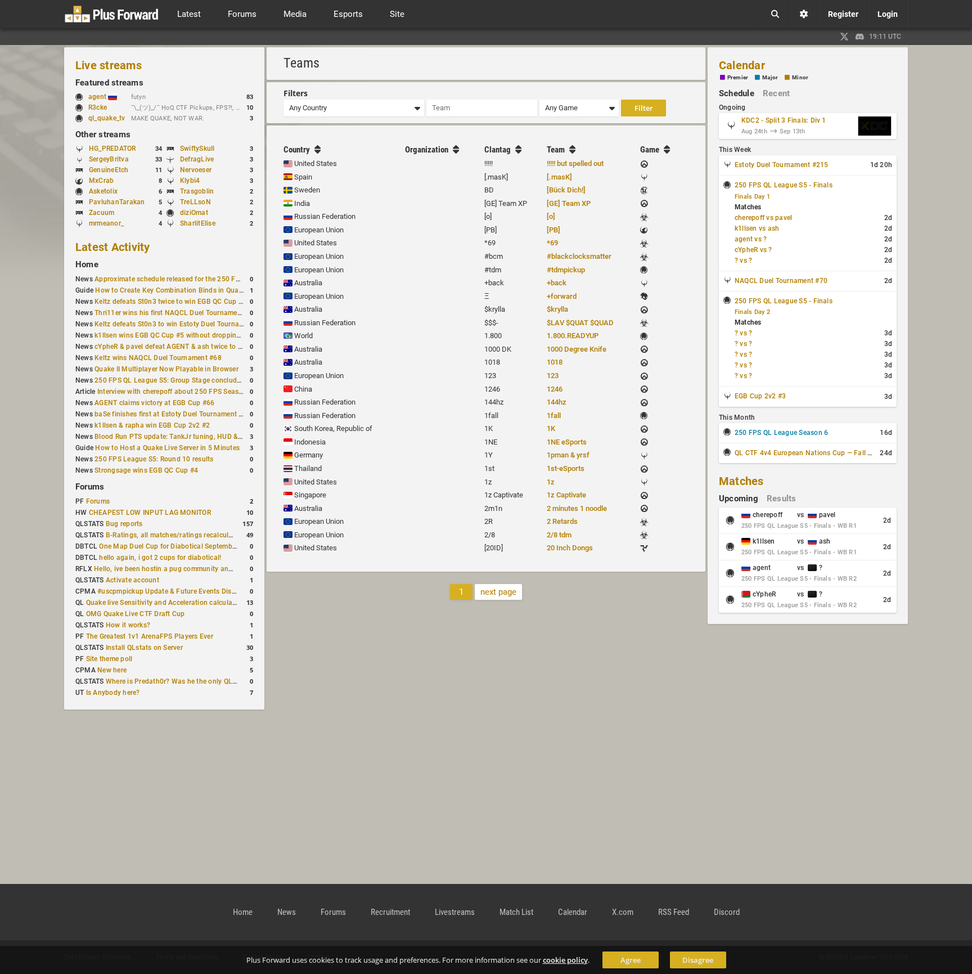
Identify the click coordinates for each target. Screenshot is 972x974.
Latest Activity (112, 247)
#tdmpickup (566, 270)
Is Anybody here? (113, 693)
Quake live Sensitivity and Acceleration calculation (165, 603)
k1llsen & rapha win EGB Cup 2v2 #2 (152, 425)
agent (98, 97)
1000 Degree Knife (576, 349)
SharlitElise (197, 223)
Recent (776, 93)
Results (781, 498)
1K (551, 428)
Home (86, 264)
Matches (741, 481)
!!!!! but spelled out (575, 163)
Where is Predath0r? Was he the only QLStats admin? (190, 681)
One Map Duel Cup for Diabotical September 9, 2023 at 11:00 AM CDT (209, 546)
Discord (727, 912)
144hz (556, 402)
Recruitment (390, 912)
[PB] (553, 230)
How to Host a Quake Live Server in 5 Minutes (167, 448)
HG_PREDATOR (112, 148)
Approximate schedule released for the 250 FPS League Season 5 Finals (207, 279)
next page (498, 592)
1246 (554, 389)
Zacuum (101, 213)
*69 (552, 243)
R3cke (97, 107)
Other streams (102, 134)
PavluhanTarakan (117, 202)
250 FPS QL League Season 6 (781, 433)
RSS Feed (673, 912)
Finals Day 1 (752, 196)
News (286, 912)
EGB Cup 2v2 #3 (760, 396)
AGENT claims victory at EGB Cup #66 (154, 403)
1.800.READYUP (572, 335)
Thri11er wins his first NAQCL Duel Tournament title (175, 313)
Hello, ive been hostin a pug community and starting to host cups (197, 569)
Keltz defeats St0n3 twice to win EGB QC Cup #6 (170, 302)
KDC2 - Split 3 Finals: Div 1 (783, 120)
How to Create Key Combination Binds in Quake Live (177, 290)
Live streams (108, 65)
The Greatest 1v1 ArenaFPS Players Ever (149, 636)
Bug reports (124, 524)
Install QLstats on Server (144, 648)
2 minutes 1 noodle (577, 508)
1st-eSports (565, 468)
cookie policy (565, 960)
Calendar (742, 65)
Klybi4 (190, 181)
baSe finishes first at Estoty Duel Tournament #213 (174, 414)
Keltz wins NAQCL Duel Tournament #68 (158, 358)
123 (553, 375)
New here (112, 670)
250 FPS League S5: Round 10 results (153, 459)
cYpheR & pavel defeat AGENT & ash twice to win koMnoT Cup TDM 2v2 (208, 347)
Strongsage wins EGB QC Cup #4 (146, 470)
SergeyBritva (109, 159)
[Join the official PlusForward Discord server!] (860, 36)
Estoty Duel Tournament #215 (781, 165)
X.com (622, 912)
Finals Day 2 (752, 312)
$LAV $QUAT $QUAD (580, 322)
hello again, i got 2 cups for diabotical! (160, 558)
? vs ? (743, 260)
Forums (89, 487)
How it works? (128, 625)
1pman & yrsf (568, 455)
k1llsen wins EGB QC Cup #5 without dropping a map (178, 335)
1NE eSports (567, 442)
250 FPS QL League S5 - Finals (783, 185)
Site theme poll (109, 659)
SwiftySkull (197, 148)
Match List (516, 912)
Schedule (736, 93)
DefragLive (197, 159)
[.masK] (559, 177)
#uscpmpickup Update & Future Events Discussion (176, 591)
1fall (554, 415)
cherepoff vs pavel (763, 218)
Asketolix (103, 191)
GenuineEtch (109, 170)
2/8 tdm (559, 535)
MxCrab (101, 181)
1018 (554, 362)
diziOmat (194, 213)
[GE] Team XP (569, 203)
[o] (551, 216)
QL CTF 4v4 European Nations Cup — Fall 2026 (809, 453)
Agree (630, 960)
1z (551, 482)
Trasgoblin (197, 191)
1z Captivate (566, 495)
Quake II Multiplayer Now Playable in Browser (166, 369)
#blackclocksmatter (579, 256)
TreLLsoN (195, 202)
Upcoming (738, 498)
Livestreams (455, 912)
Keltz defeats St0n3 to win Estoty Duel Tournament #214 (183, 324)
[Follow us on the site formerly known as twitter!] (844, 36)
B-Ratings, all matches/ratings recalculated (174, 535)
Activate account (132, 580)
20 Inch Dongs (570, 548)
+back (556, 283)
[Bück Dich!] (566, 190)
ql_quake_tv (106, 118)
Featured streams (109, 83)
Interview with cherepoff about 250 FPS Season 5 (175, 392)
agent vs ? (751, 239)
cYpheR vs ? (753, 250)
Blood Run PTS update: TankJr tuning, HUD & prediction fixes (191, 437)
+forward (562, 296)
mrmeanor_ (106, 223)
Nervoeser (196, 170)
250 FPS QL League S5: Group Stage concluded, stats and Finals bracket (209, 380)
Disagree (697, 960)
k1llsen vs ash (757, 228)
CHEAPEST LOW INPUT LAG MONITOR (150, 513)
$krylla (557, 309)
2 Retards (562, 521)
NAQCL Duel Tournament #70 (781, 281)
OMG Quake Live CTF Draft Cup (135, 614)
